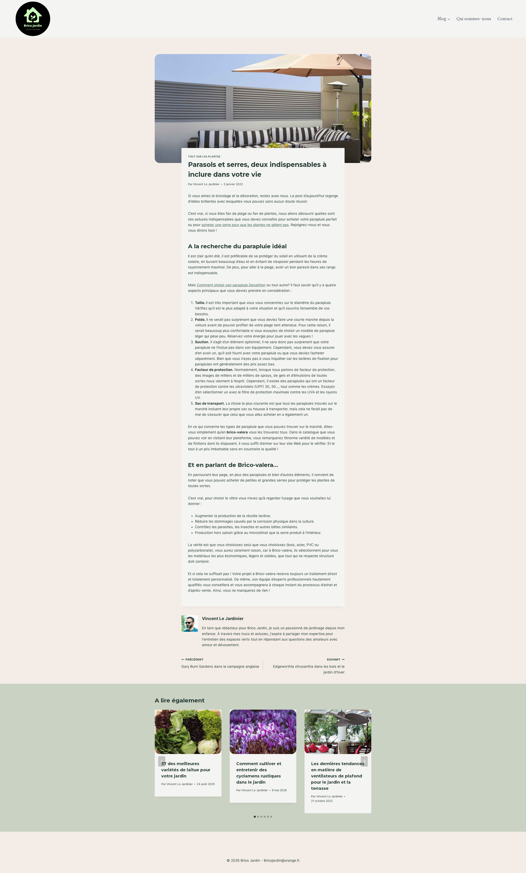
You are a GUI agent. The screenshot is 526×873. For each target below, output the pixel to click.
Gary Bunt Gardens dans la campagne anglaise (220, 663)
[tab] (255, 817)
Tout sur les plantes (204, 156)
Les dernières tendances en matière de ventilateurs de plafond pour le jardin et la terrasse (337, 776)
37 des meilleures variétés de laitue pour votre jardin (185, 769)
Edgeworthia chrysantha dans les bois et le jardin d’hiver (309, 666)
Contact (505, 19)
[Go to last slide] (161, 761)
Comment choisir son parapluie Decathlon (231, 285)
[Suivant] (364, 761)
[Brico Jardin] (32, 19)
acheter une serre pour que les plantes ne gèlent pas (245, 225)
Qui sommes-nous (473, 19)
